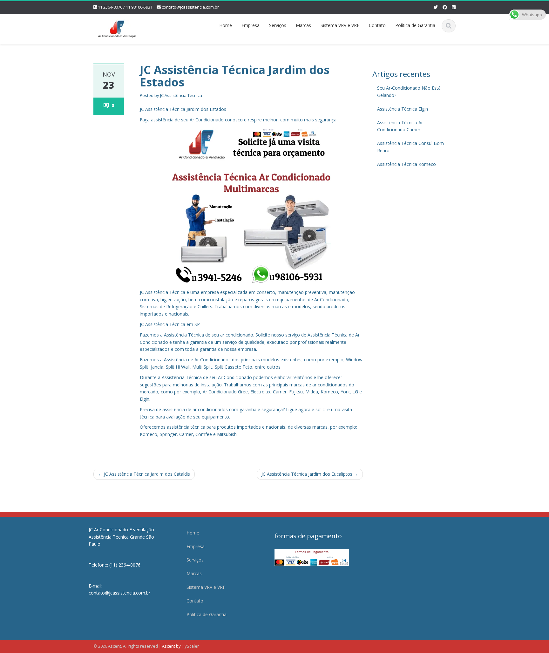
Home (225, 25)
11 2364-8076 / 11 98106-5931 (125, 7)
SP (197, 324)
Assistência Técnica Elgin (402, 109)
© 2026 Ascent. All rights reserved (125, 646)
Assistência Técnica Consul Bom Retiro (410, 146)
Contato (377, 25)
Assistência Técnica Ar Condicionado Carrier (400, 126)
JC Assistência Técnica (181, 95)
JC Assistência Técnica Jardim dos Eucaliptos (309, 474)
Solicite (262, 335)
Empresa (250, 25)
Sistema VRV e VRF (340, 25)
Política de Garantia (415, 25)
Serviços (277, 25)
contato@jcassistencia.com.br (190, 7)
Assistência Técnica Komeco (406, 164)
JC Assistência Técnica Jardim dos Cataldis (144, 474)
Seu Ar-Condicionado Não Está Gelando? (409, 91)
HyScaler (190, 646)
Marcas (303, 25)
